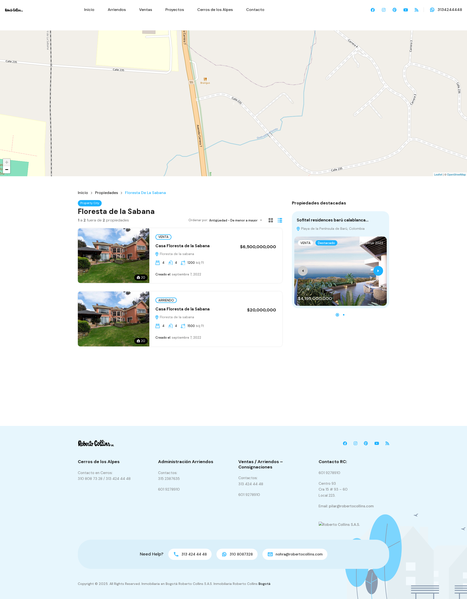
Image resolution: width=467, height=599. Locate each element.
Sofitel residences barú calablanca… (332, 220)
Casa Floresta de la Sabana (182, 245)
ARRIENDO (166, 300)
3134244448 (450, 9)
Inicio (89, 9)
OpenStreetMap (456, 174)
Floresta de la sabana (176, 254)
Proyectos (174, 9)
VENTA (163, 237)
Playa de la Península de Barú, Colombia (332, 228)
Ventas (145, 9)
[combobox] (237, 220)
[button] (337, 315)
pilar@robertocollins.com (351, 506)
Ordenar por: (198, 220)
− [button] (6, 170)
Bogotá (264, 583)
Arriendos (117, 9)
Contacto (255, 9)
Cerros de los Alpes (215, 9)
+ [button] (6, 162)
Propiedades (106, 193)
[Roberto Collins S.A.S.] (14, 9)
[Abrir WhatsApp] (455, 586)
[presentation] (303, 271)
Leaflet (438, 174)
